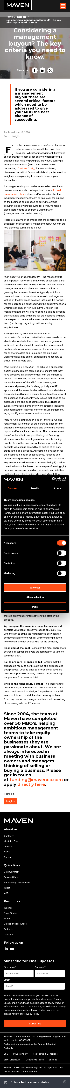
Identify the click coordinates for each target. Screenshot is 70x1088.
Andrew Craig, (26, 168)
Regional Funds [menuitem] (12, 877)
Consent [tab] (12, 488)
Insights (16, 136)
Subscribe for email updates (29, 1082)
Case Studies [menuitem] (10, 913)
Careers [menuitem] (8, 857)
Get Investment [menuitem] (11, 871)
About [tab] (57, 488)
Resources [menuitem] (12, 901)
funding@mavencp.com (37, 779)
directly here (31, 784)
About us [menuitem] (11, 829)
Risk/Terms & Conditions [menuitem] (45, 1053)
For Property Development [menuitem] (17, 882)
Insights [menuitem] (8, 907)
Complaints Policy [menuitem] (35, 1059)
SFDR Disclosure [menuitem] (12, 1059)
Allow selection (35, 597)
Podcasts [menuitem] (8, 929)
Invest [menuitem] (7, 887)
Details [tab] (35, 488)
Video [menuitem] (7, 918)
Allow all (35, 587)
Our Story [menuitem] (9, 836)
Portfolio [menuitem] (8, 846)
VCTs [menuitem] (6, 893)
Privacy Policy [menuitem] (20, 1053)
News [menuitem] (7, 851)
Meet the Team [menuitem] (11, 841)
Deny (35, 606)
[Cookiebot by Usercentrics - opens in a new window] (52, 479)
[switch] (61, 553)
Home (9, 17)
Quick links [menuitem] (12, 865)
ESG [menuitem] (6, 1053)
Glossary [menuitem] (8, 934)
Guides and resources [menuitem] (15, 923)
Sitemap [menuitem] (53, 1059)
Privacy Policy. (32, 1013)
